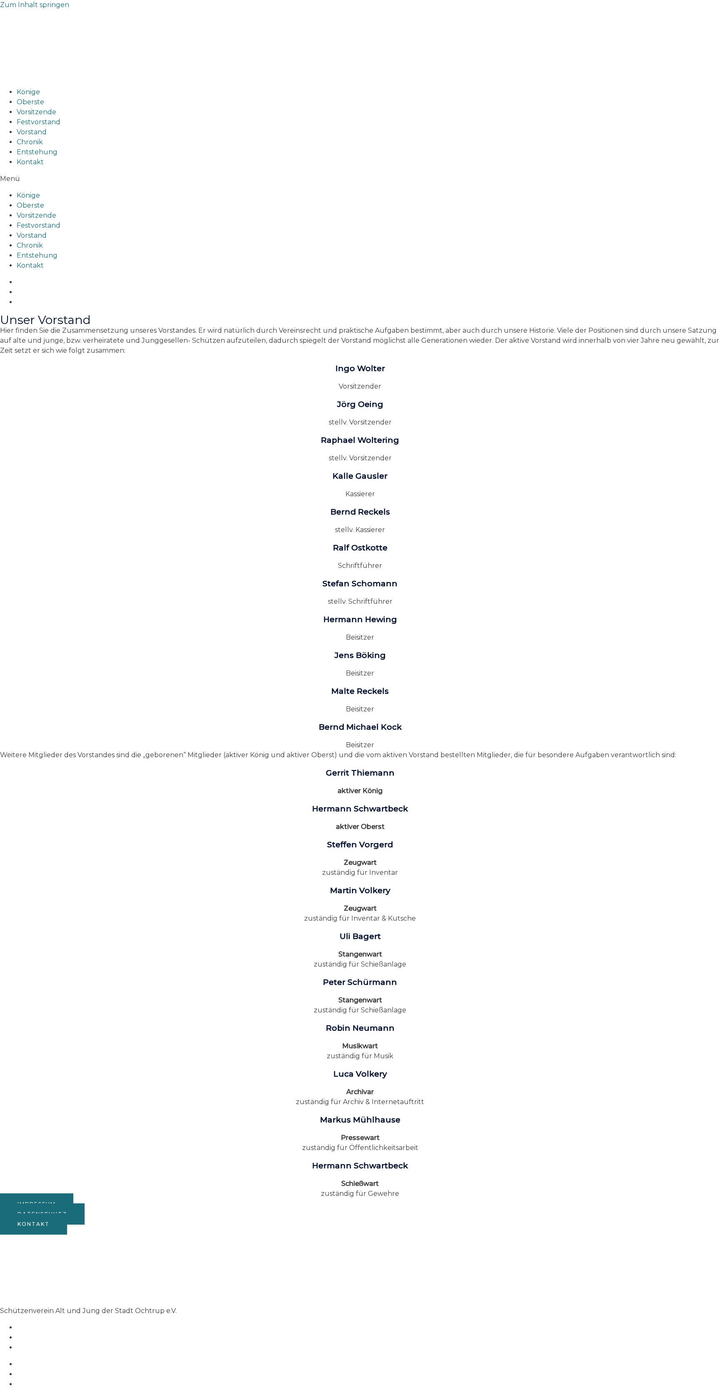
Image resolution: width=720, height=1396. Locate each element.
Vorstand (32, 132)
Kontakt (30, 162)
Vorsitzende (36, 112)
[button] (360, 179)
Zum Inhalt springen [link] (34, 5)
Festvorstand (38, 122)
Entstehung (37, 152)
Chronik (30, 142)
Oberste (30, 102)
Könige (28, 92)
